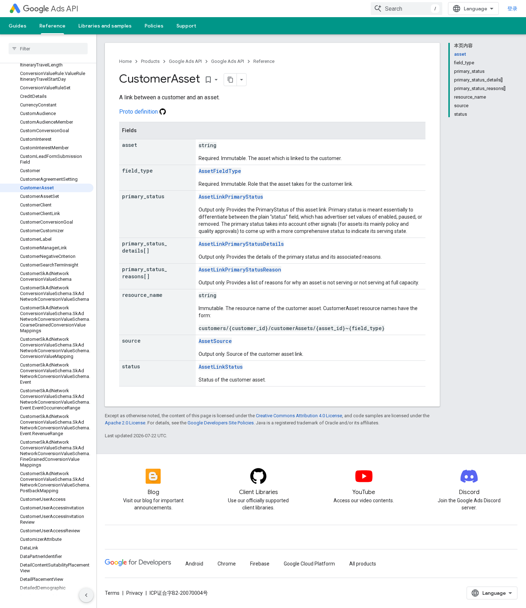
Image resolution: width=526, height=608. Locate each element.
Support (186, 26)
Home (125, 61)
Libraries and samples (105, 26)
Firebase (259, 564)
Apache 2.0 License (125, 422)
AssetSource (215, 341)
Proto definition (139, 111)
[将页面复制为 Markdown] (230, 80)
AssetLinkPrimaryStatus (231, 196)
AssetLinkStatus (221, 366)
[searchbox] (48, 48)
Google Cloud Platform (309, 564)
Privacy (134, 593)
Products (150, 61)
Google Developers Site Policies (220, 422)
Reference (52, 26)
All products (362, 564)
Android (194, 564)
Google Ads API (185, 61)
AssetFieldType (220, 171)
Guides (17, 26)
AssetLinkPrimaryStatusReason (240, 269)
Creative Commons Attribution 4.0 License (299, 415)
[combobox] (406, 8)
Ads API (64, 9)
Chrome (227, 564)
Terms (112, 593)
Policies (154, 26)
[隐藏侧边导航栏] (86, 595)
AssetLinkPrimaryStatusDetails (241, 243)
